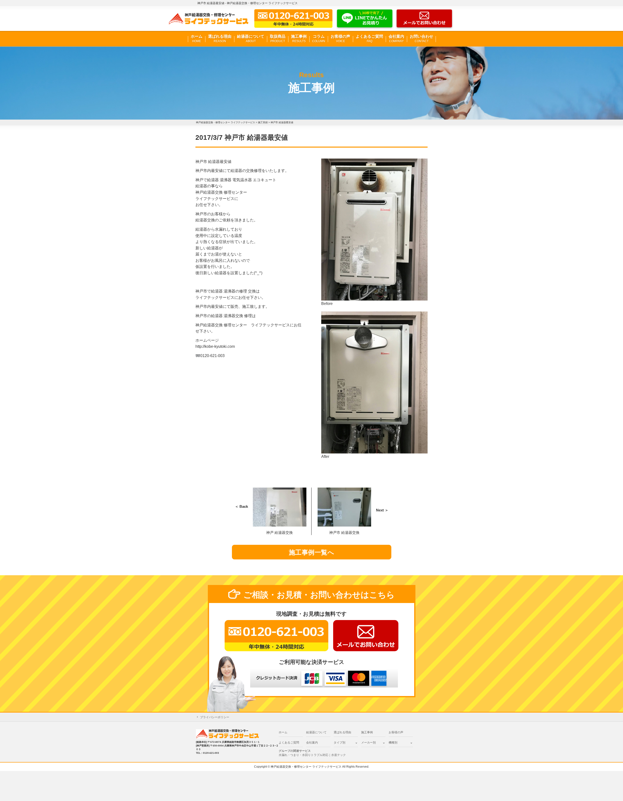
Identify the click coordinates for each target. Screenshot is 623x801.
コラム (318, 38)
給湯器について (250, 38)
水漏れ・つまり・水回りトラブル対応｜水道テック (312, 755)
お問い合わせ (421, 38)
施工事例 (299, 38)
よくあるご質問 (369, 38)
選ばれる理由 (219, 38)
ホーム (196, 38)
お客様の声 (340, 38)
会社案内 (396, 38)
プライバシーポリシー (214, 717)
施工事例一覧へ (311, 552)
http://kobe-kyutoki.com (215, 346)
